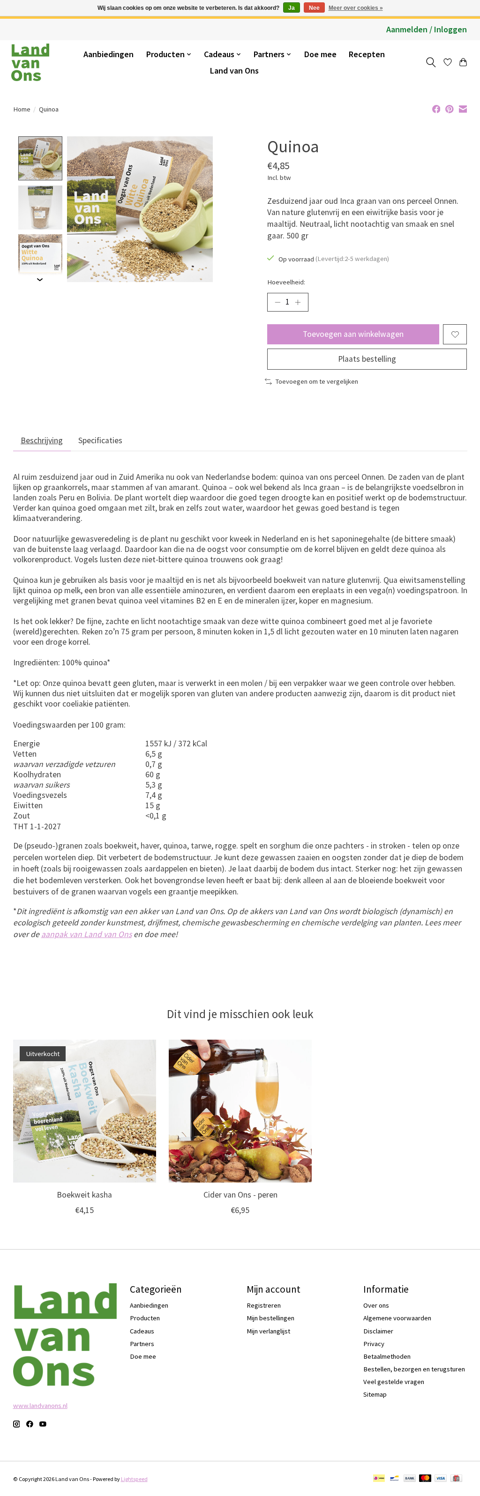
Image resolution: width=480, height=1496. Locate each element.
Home (21, 109)
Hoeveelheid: (286, 282)
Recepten (367, 54)
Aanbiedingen (108, 54)
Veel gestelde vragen (393, 1381)
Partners (142, 1344)
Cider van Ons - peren (240, 1195)
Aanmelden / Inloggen (426, 29)
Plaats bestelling (367, 359)
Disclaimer (378, 1331)
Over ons (376, 1305)
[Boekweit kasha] (84, 1111)
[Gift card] (456, 1478)
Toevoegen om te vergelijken (316, 381)
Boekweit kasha (84, 1195)
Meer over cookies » (356, 8)
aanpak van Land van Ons (86, 934)
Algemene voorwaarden (397, 1318)
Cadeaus (142, 1331)
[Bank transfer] (410, 1478)
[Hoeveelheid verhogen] (297, 302)
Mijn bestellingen (270, 1318)
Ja (291, 8)
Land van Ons (234, 70)
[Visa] (441, 1478)
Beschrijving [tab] (42, 440)
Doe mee (320, 54)
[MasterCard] (425, 1478)
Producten (145, 1318)
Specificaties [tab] (100, 440)
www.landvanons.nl (40, 1405)
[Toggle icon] (430, 62)
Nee (314, 8)
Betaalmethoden (387, 1356)
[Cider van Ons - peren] (240, 1111)
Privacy (373, 1344)
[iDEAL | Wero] (379, 1478)
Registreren (264, 1305)
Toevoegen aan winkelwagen (353, 334)
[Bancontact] (394, 1478)
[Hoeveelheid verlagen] (277, 302)
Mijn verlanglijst (268, 1331)
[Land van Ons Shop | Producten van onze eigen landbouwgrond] (30, 62)
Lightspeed (134, 1478)
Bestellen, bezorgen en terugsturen (414, 1369)
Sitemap (375, 1394)
